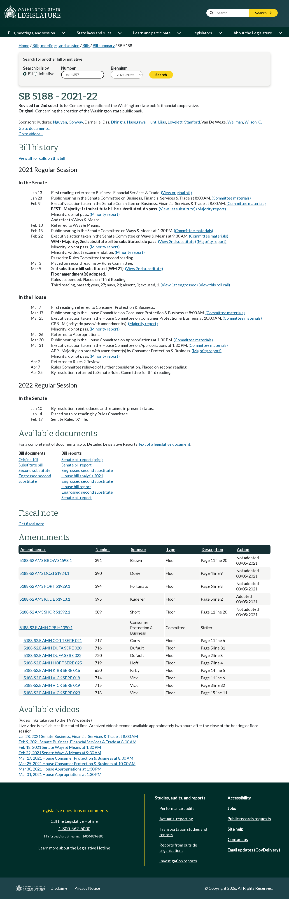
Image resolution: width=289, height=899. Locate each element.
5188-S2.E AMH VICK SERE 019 (51, 685)
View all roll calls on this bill (42, 158)
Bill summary (104, 45)
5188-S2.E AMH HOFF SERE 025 (52, 662)
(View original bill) (176, 192)
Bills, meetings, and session (31, 32)
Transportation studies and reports (183, 832)
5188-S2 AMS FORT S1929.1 (44, 586)
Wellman (235, 121)
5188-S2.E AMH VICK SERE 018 (51, 677)
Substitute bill (31, 464)
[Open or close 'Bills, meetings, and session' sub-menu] (63, 32)
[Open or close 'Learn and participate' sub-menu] (179, 32)
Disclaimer (59, 888)
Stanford (192, 121)
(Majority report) (211, 208)
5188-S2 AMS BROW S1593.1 (45, 560)
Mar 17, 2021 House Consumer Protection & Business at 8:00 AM (76, 758)
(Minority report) (105, 214)
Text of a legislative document (164, 444)
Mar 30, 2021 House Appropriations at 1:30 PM (60, 768)
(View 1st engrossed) (179, 284)
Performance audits (176, 808)
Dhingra (118, 121)
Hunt (151, 121)
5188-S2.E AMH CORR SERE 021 (52, 640)
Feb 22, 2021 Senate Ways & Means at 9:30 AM (60, 752)
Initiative (46, 73)
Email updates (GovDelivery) (254, 849)
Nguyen (60, 121)
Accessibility (239, 797)
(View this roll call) (214, 284)
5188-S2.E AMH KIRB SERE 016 (51, 670)
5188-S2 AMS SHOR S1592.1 (44, 611)
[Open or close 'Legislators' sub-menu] (220, 32)
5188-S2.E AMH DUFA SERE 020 (52, 647)
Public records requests (249, 818)
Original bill (28, 459)
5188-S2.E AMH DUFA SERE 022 (52, 655)
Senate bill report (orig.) (82, 459)
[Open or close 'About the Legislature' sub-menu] (280, 32)
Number (68, 68)
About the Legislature (252, 32)
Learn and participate (152, 32)
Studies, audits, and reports (180, 797)
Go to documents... (35, 128)
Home (24, 45)
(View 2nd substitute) (177, 241)
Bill (30, 73)
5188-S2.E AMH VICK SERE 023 (51, 692)
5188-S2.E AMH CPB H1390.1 (45, 627)
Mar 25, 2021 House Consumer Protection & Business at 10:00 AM (77, 763)
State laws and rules (94, 32)
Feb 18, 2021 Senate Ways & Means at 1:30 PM (60, 747)
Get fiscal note (31, 523)
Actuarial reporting (176, 818)
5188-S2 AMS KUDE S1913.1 (44, 599)
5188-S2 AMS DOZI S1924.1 (44, 573)
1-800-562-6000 (74, 828)
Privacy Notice (87, 888)
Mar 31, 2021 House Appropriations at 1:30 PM (60, 774)
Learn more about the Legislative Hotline (74, 847)
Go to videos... (31, 133)
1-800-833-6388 (92, 836)
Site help (235, 829)
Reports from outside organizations (178, 847)
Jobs (232, 808)
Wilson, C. (253, 121)
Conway (76, 121)
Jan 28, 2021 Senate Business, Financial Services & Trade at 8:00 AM (78, 736)
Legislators (202, 32)
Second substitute (35, 470)
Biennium (119, 68)
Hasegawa (136, 121)
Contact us (238, 839)
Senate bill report (76, 464)
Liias (162, 121)
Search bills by (36, 68)
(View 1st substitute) (177, 208)
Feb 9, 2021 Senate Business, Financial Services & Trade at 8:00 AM (77, 741)
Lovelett (175, 121)
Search (261, 13)
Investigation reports (178, 860)
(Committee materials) (231, 197)
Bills (86, 45)
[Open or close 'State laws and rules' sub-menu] (119, 32)
